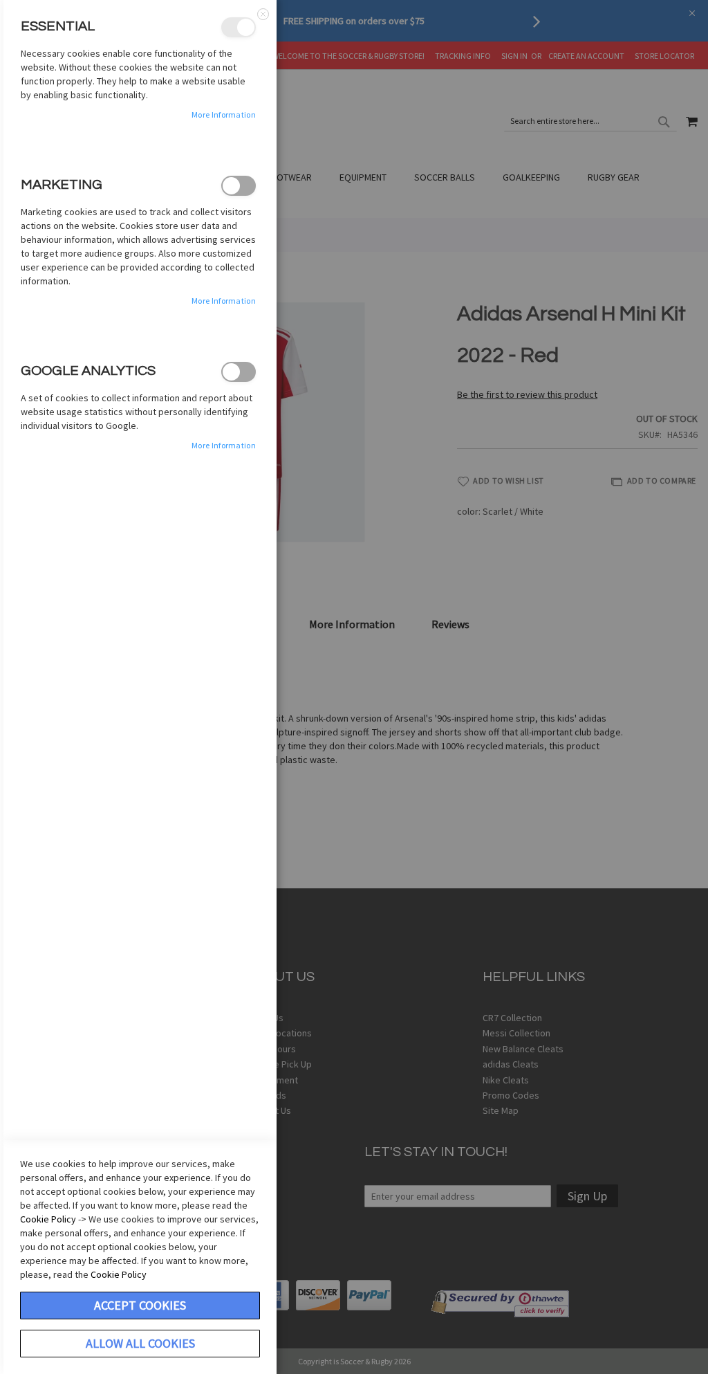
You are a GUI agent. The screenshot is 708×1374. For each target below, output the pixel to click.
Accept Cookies (140, 1305)
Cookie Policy (48, 1219)
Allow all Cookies (140, 1343)
